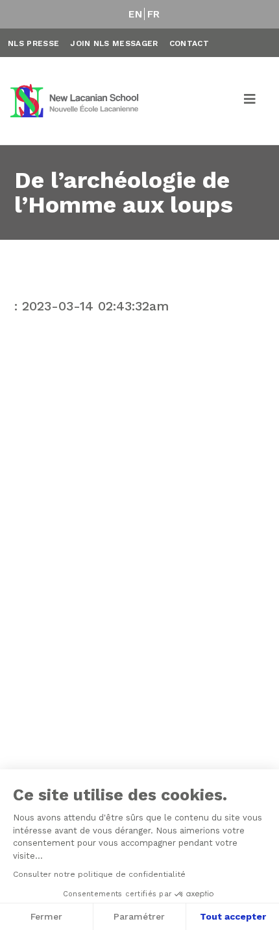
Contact (189, 43)
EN (135, 14)
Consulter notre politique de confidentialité (99, 874)
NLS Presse (33, 43)
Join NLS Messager (114, 43)
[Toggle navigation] (250, 101)
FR (153, 14)
